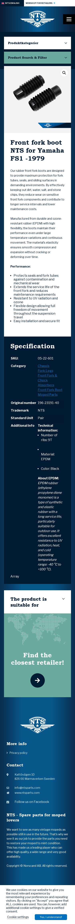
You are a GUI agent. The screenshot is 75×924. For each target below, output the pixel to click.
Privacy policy (18, 752)
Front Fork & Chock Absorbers (47, 380)
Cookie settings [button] (18, 917)
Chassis (43, 366)
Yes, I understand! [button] (51, 917)
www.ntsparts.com (27, 792)
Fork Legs (45, 371)
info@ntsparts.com (27, 787)
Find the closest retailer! (37, 658)
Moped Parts (48, 395)
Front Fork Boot (50, 390)
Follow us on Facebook (32, 802)
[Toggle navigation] (69, 19)
